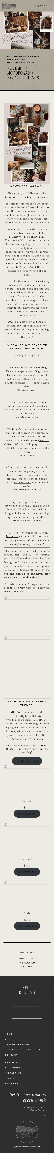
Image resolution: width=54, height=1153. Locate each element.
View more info (27, 813)
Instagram (12, 536)
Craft (27, 913)
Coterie (27, 801)
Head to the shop (27, 761)
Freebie (34, 56)
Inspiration (16, 59)
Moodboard (16, 62)
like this (44, 440)
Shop (31, 62)
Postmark (27, 859)
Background (16, 56)
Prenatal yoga (22, 482)
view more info (27, 871)
